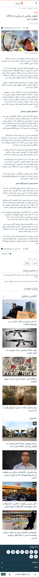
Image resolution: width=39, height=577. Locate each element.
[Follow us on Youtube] (13, 552)
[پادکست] (10, 574)
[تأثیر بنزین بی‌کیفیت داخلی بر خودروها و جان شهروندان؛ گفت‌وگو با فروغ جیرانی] (19, 491)
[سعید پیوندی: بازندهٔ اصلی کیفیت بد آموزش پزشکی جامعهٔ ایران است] (19, 431)
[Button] (25, 28)
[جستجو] (35, 574)
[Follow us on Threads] (31, 557)
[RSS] (31, 552)
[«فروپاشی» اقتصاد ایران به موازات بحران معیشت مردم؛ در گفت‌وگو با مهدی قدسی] (19, 520)
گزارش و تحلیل (29, 296)
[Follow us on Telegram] (22, 552)
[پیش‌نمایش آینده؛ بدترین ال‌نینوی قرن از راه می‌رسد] (19, 395)
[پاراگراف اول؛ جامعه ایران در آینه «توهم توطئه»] (19, 366)
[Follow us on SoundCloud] (8, 552)
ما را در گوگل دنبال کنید (22, 574)
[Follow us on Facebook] (27, 552)
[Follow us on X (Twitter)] (17, 552)
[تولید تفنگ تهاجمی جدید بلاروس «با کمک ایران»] (19, 338)
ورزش (36, 12)
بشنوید (33, 418)
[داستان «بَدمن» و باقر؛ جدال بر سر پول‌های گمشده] (19, 309)
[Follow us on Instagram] (36, 557)
